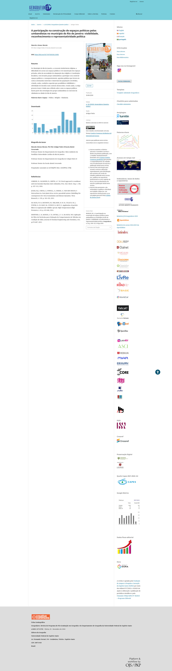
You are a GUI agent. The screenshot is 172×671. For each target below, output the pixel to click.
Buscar (139, 14)
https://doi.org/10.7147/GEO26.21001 (47, 55)
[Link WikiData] (120, 400)
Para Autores (121, 54)
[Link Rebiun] (123, 354)
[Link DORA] (123, 568)
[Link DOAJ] (123, 243)
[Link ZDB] (121, 383)
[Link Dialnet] (123, 248)
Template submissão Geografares (128, 93)
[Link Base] (123, 292)
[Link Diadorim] (123, 262)
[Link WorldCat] (123, 299)
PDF (90, 86)
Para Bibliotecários (123, 57)
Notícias (104, 14)
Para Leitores (121, 51)
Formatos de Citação (93, 227)
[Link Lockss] (120, 468)
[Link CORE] (123, 375)
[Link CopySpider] (123, 124)
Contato (112, 14)
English (121, 30)
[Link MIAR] (123, 359)
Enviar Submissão (124, 81)
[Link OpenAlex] (123, 332)
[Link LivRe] (123, 280)
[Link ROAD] (123, 286)
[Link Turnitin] (123, 118)
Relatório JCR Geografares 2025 (127, 216)
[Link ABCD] (120, 412)
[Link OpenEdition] (123, 221)
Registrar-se (34, 18)
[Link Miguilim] (123, 255)
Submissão (46, 14)
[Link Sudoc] (120, 392)
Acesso (142, 1)
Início (33, 24)
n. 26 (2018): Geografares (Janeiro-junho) (56, 24)
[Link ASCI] (123, 349)
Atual (30, 14)
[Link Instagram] (119, 72)
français (121, 36)
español (121, 33)
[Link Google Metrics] (129, 525)
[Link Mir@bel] (123, 326)
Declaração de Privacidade (62, 14)
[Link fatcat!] (123, 310)
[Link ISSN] (121, 428)
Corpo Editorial (79, 14)
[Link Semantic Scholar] (123, 318)
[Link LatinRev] (123, 342)
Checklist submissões (124, 104)
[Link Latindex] (123, 233)
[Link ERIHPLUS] (123, 365)
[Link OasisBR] (123, 268)
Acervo (37, 14)
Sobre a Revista (93, 14)
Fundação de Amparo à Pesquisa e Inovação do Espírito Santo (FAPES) (128, 583)
